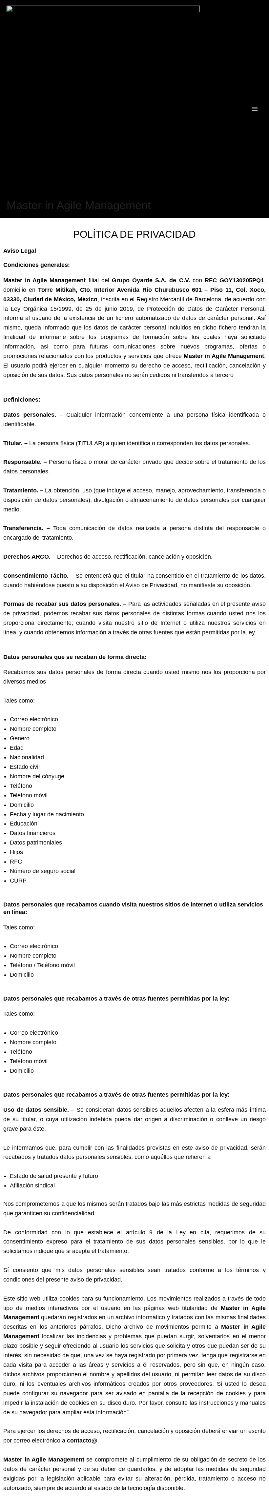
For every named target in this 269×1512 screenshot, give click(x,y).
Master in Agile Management (79, 205)
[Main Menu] (255, 108)
